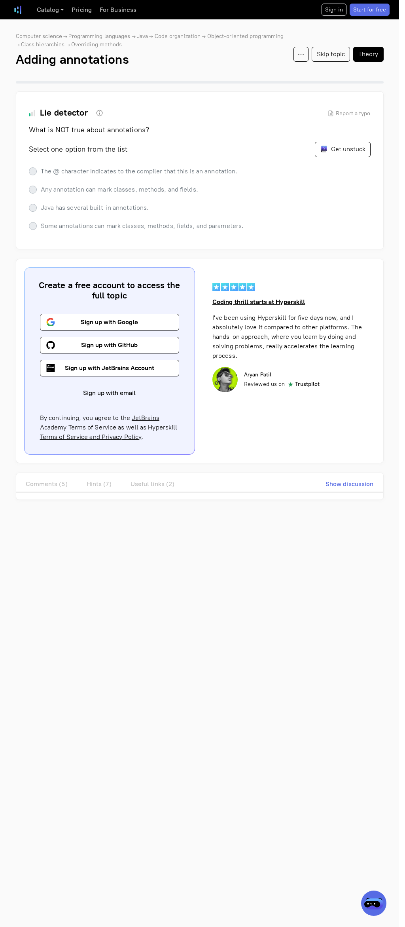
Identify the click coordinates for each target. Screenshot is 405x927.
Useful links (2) (153, 484)
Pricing (82, 9)
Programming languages (99, 36)
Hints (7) (99, 484)
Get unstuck (347, 149)
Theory (368, 54)
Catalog (48, 9)
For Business (118, 9)
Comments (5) (47, 484)
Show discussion (350, 484)
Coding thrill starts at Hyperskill (258, 302)
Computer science (39, 36)
